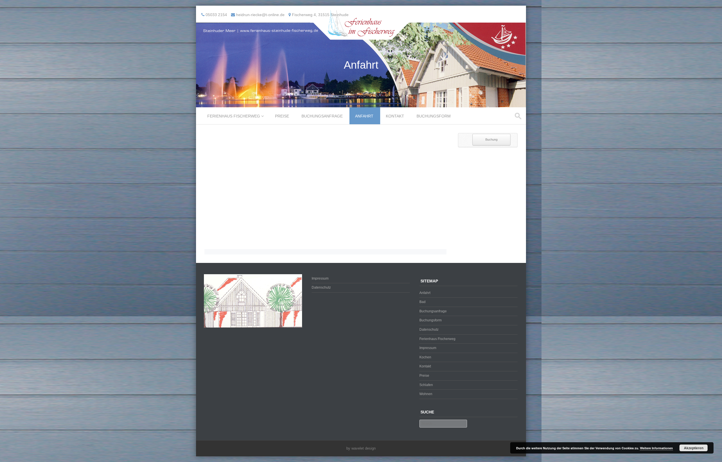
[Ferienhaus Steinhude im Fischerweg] (361, 36)
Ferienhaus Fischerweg (233, 116)
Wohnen (425, 394)
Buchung (491, 139)
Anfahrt (364, 116)
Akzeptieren (693, 447)
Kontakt (395, 116)
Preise (282, 116)
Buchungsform (434, 116)
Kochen (425, 357)
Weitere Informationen (656, 448)
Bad (422, 302)
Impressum (320, 278)
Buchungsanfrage (322, 116)
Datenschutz (321, 287)
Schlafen (426, 385)
